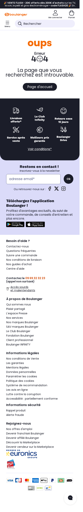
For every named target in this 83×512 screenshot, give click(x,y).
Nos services (14, 318)
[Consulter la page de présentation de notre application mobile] (15, 224)
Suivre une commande (21, 255)
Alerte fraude (15, 415)
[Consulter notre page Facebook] (49, 190)
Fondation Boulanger (20, 336)
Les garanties (15, 363)
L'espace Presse (16, 313)
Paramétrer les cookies (21, 376)
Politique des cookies (20, 381)
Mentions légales (17, 367)
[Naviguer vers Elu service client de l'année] (39, 464)
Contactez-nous (17, 246)
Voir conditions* (40, 149)
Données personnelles (21, 372)
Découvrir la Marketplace (23, 442)
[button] (5, 31)
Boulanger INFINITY (18, 344)
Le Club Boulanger (18, 331)
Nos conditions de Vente (22, 359)
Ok (68, 179)
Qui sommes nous (18, 304)
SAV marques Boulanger (22, 327)
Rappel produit (16, 410)
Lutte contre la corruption (23, 394)
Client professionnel (19, 340)
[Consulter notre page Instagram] (63, 190)
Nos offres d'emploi (19, 429)
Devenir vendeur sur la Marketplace (30, 447)
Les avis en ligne (17, 390)
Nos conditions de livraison (24, 260)
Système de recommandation (26, 385)
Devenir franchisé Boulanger (25, 433)
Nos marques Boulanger (22, 322)
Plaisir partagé (15, 309)
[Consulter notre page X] (56, 190)
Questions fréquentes (21, 251)
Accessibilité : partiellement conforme (32, 399)
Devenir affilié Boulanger (22, 438)
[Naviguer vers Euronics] (39, 454)
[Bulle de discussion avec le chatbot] (70, 498)
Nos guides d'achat (19, 264)
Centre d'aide (15, 269)
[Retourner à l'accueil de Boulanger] (16, 14)
